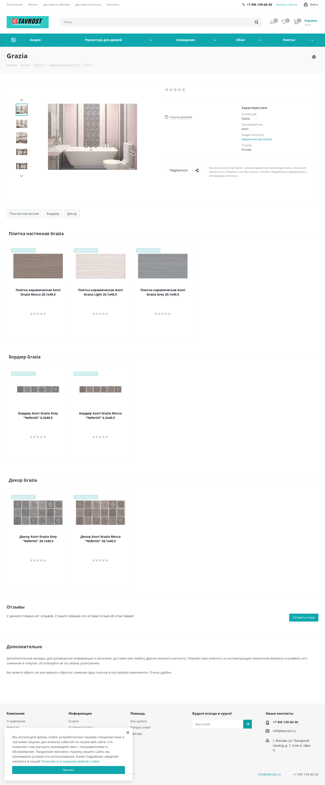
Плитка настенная (24, 213)
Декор (72, 213)
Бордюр (53, 213)
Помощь (137, 713)
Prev (21, 100)
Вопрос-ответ (140, 727)
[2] (171, 90)
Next (21, 176)
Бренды (136, 733)
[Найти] (256, 22)
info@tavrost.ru (284, 731)
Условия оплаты (81, 727)
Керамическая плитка (257, 139)
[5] (184, 90)
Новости (13, 727)
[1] (167, 90)
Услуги (74, 721)
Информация (80, 713)
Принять (69, 770)
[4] (180, 90)
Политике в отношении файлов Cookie (70, 761)
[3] (175, 90)
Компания (16, 713)
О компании (16, 721)
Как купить (138, 721)
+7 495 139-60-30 (285, 722)
